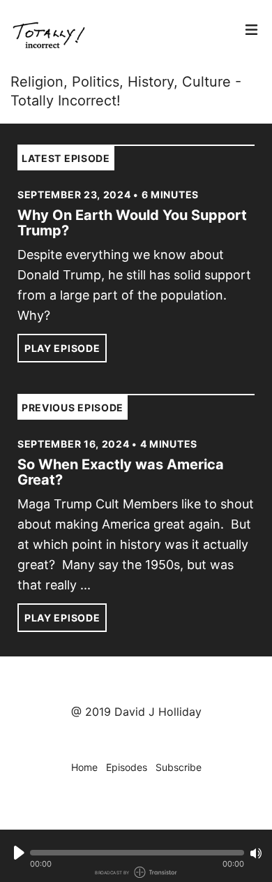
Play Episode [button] (62, 348)
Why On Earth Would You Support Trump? (132, 223)
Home (84, 767)
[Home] (123, 36)
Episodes (126, 767)
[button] (137, 852)
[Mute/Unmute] (256, 853)
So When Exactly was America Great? (120, 472)
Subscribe (179, 767)
